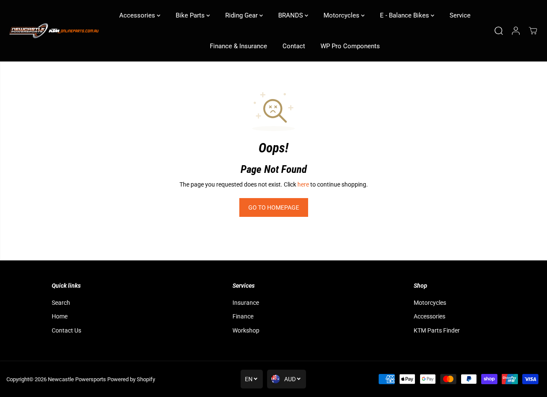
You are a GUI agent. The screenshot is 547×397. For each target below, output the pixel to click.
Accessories (138, 15)
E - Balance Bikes (405, 15)
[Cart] (533, 30)
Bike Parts (191, 15)
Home (60, 316)
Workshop (245, 330)
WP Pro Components (350, 46)
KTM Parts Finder (437, 330)
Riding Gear (242, 15)
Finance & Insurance (238, 46)
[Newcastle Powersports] (53, 31)
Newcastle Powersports (77, 379)
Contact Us (66, 330)
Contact (293, 46)
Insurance (245, 302)
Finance (242, 316)
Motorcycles (342, 15)
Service (460, 15)
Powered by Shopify (131, 379)
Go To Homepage (273, 207)
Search (61, 302)
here (303, 184)
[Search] (498, 30)
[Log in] (515, 30)
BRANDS (291, 15)
